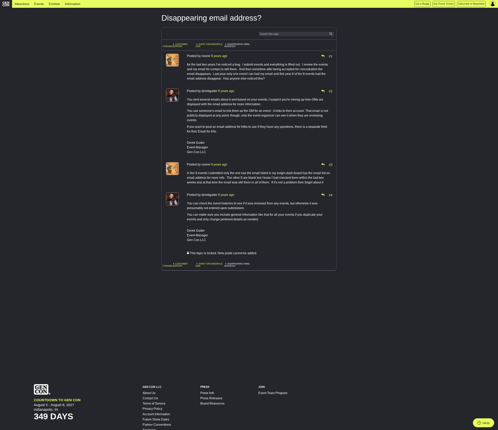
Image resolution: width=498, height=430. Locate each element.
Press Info (207, 393)
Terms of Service (154, 403)
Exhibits (54, 4)
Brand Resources (212, 403)
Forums (167, 46)
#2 (330, 91)
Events (39, 4)
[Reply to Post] (322, 56)
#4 (330, 194)
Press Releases (211, 398)
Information (72, 4)
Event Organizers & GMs (209, 45)
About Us (149, 393)
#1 (330, 56)
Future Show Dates (156, 419)
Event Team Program (272, 393)
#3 (330, 164)
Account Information (156, 414)
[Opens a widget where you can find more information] (483, 423)
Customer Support (180, 45)
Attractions (22, 4)
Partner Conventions (157, 424)
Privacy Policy (152, 408)
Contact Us (150, 398)
